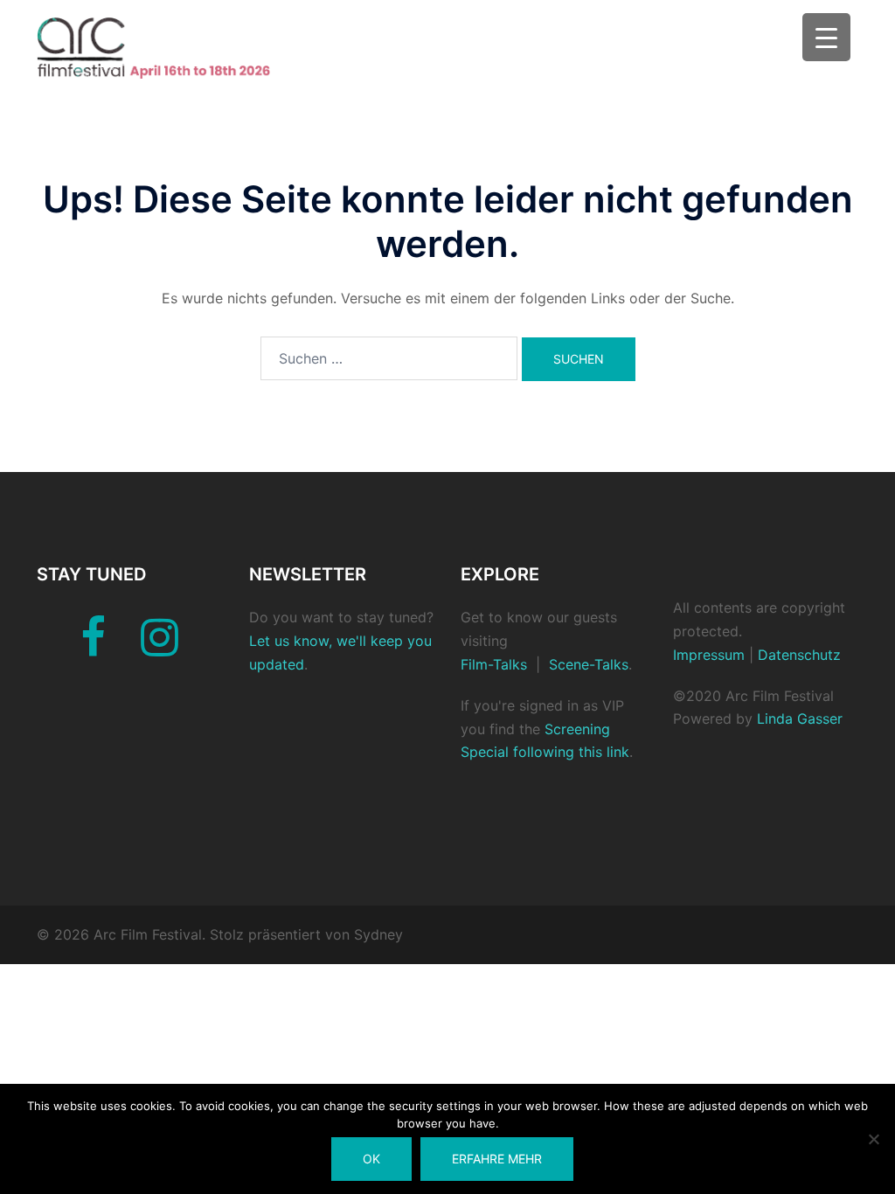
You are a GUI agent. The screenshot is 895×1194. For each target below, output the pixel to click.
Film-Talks (494, 664)
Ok (371, 1158)
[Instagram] (159, 647)
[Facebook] (93, 647)
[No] (873, 1139)
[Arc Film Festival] (165, 47)
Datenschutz (797, 654)
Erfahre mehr (497, 1158)
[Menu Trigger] (826, 37)
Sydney (378, 934)
